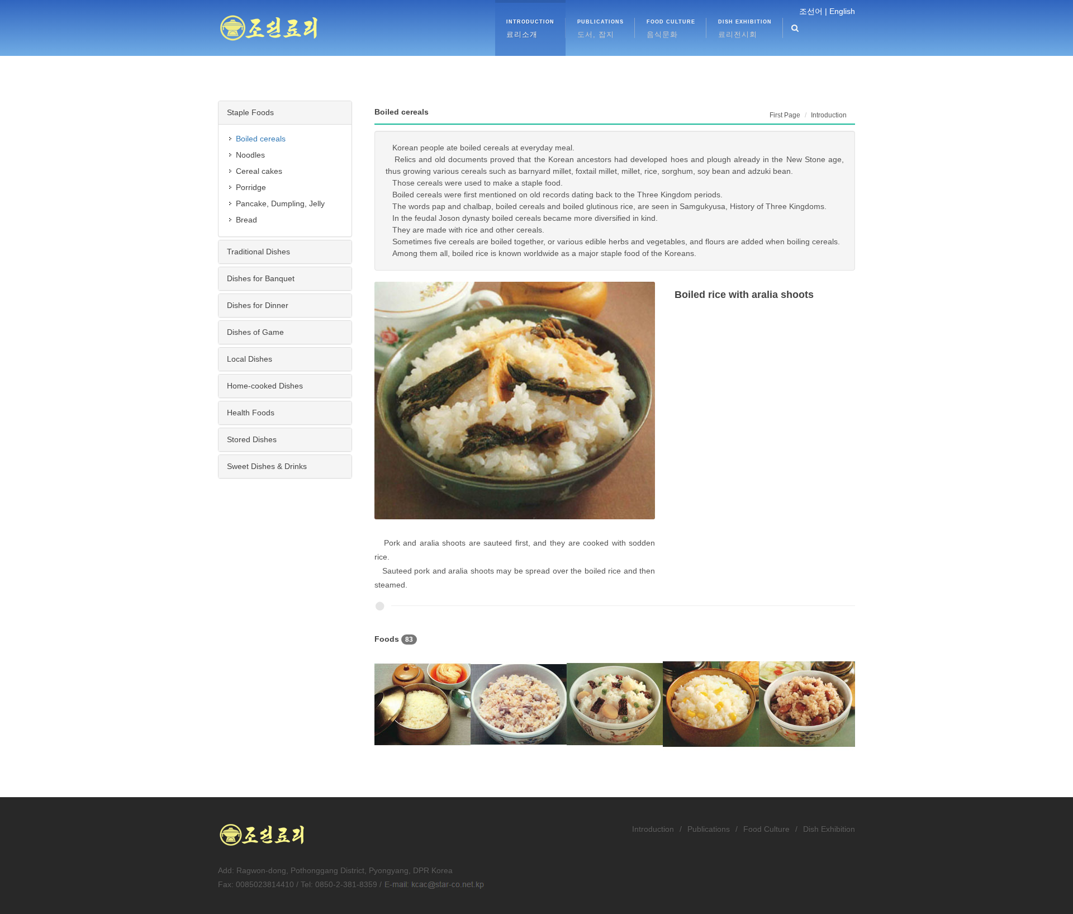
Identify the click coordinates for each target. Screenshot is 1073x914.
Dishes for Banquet (261, 278)
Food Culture (766, 829)
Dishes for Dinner (257, 305)
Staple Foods (250, 112)
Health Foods (250, 412)
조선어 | (813, 11)
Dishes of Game (255, 332)
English (842, 11)
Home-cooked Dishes (265, 385)
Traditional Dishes (258, 251)
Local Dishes (249, 358)
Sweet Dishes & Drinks (267, 466)
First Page (785, 115)
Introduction (653, 829)
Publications (708, 829)
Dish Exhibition (829, 829)
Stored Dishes (252, 439)
